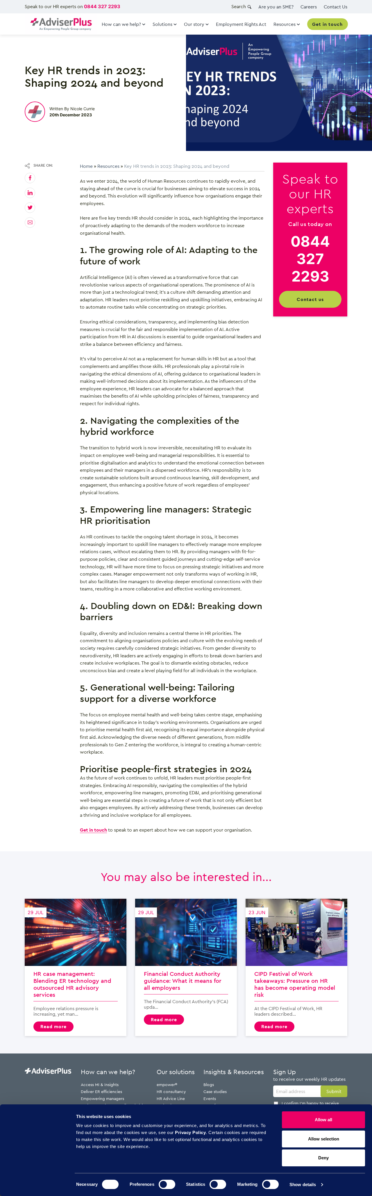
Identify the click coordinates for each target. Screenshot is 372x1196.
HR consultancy (171, 1091)
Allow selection (323, 1138)
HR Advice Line (171, 1098)
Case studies (215, 1091)
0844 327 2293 (102, 6)
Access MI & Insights (100, 1084)
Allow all (323, 1119)
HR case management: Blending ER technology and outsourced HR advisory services (75, 967)
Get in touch (93, 830)
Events (209, 1098)
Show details (302, 1184)
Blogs (208, 1084)
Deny (323, 1157)
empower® (167, 1084)
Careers (309, 7)
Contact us (310, 299)
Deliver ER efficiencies (101, 1091)
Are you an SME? (276, 7)
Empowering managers (102, 1098)
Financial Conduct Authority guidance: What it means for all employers (186, 967)
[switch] (167, 1184)
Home (86, 166)
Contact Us (335, 7)
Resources (108, 166)
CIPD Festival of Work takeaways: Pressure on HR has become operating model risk (296, 967)
